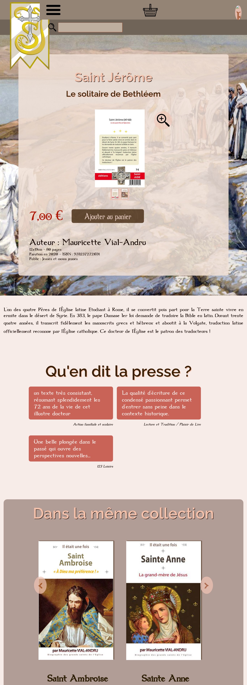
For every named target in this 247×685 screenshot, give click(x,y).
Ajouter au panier (107, 216)
